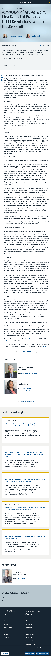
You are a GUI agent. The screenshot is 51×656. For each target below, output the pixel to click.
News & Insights (8, 627)
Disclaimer (29, 624)
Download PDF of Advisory (25, 352)
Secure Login (29, 641)
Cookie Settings (30, 644)
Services (6, 624)
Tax (3, 597)
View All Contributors (26, 401)
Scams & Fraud (30, 634)
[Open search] (49, 2)
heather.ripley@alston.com (28, 390)
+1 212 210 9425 (26, 372)
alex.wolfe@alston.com (22, 580)
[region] (25, 651)
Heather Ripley (36, 36)
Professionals (8, 620)
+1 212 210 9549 (26, 388)
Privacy (28, 630)
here (44, 346)
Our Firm (6, 630)
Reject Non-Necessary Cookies (42, 653)
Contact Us (29, 637)
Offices (6, 634)
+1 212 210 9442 (21, 578)
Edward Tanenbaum (14, 36)
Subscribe (30, 614)
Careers (6, 637)
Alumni (28, 620)
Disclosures (29, 627)
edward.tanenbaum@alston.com (29, 373)
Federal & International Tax (10, 601)
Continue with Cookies (29, 653)
